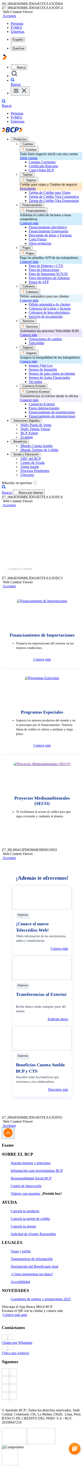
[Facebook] (42, 1372)
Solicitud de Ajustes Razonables (33, 1234)
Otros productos (40, 243)
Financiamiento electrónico (48, 227)
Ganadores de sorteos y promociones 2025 (41, 1299)
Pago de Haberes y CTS (46, 266)
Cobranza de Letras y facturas (50, 308)
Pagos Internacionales (44, 408)
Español (18, 39)
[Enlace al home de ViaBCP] (4, 58)
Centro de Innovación (26, 1186)
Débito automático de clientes (49, 304)
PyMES (16, 27)
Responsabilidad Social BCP (31, 1178)
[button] (9, 16)
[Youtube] (42, 1388)
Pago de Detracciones (44, 270)
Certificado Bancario (43, 166)
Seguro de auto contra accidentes (52, 373)
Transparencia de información (32, 1259)
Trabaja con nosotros (26, 1193)
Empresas (17, 31)
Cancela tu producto (25, 1211)
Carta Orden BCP (41, 170)
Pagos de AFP (39, 282)
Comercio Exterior (42, 404)
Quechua (18, 48)
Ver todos (35, 382)
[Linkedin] (42, 1397)
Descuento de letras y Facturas (50, 235)
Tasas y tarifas (21, 1251)
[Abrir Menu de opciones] (20, 91)
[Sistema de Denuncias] (14, 1443)
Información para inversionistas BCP (37, 1171)
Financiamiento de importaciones (52, 416)
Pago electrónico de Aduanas (49, 278)
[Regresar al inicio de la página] (8, 1133)
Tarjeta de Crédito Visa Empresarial (54, 201)
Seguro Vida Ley (41, 365)
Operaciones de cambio (45, 339)
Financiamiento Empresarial (48, 231)
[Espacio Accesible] (10, 1464)
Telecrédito (36, 343)
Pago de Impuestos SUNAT (48, 274)
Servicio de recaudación (45, 316)
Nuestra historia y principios (30, 1163)
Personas (17, 23)
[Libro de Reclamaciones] (41, 1443)
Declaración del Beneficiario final (34, 1266)
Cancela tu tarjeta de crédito (30, 1219)
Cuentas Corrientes (42, 162)
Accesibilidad (20, 1282)
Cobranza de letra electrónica (49, 312)
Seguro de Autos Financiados (49, 377)
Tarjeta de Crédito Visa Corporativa (54, 196)
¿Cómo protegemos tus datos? (32, 1274)
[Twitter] (42, 1380)
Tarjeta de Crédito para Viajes (50, 192)
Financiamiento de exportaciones (52, 412)
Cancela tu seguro (23, 1226)
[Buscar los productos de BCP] (14, 76)
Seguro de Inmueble (43, 369)
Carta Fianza (38, 239)
